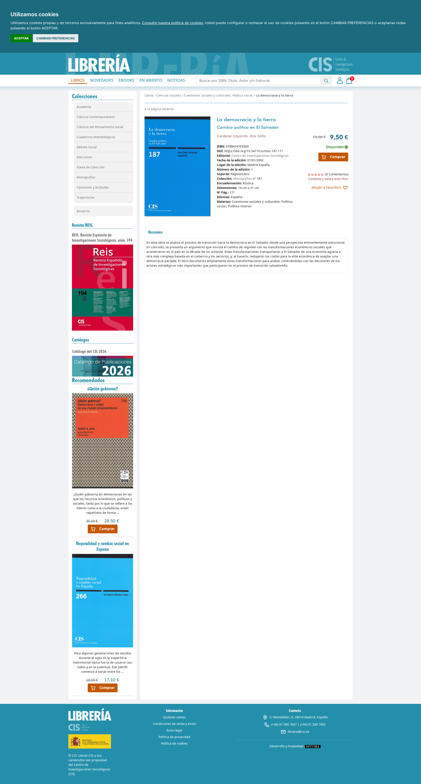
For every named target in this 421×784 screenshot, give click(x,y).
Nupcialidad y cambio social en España (102, 546)
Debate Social (87, 147)
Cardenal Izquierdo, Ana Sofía (241, 136)
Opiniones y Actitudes (93, 187)
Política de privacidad (174, 737)
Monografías (86, 177)
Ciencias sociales (168, 95)
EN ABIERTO (150, 80)
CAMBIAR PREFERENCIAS (55, 38)
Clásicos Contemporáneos (96, 117)
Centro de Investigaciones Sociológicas (260, 155)
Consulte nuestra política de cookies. (173, 23)
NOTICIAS (176, 80)
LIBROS (78, 80)
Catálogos (80, 340)
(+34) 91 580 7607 (284, 724)
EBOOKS (126, 80)
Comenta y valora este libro (328, 179)
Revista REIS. (82, 225)
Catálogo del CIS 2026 (89, 351)
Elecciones (84, 157)
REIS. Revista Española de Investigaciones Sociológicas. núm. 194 (102, 237)
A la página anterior (159, 109)
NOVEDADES (101, 80)
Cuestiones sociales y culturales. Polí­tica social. (218, 95)
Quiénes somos (174, 717)
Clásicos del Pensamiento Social (100, 127)
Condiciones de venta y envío (174, 724)
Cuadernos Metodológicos (96, 137)
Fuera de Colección (91, 167)
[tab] (155, 232)
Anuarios (83, 211)
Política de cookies (174, 743)
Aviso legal (174, 730)
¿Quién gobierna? (102, 388)
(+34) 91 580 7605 (313, 724)
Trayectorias (86, 197)
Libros (148, 95)
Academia (84, 107)
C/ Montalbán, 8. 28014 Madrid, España (298, 717)
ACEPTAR (21, 38)
